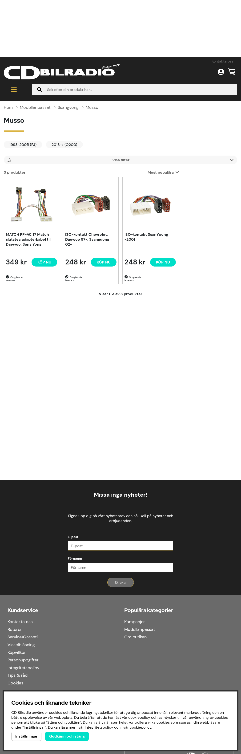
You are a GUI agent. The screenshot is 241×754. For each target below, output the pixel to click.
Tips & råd (18, 675)
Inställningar (26, 736)
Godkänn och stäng (67, 736)
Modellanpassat (35, 107)
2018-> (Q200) (64, 144)
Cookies (15, 683)
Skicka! (121, 582)
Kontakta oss (222, 61)
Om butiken (135, 637)
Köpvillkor (17, 652)
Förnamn (75, 558)
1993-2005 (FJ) (22, 144)
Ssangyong (68, 107)
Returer (15, 629)
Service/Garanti (23, 637)
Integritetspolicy (23, 667)
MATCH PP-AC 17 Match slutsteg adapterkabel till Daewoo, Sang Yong (28, 239)
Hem (8, 107)
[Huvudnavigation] (14, 89)
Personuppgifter (23, 660)
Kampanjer (134, 621)
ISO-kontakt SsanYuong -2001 (146, 237)
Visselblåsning (21, 644)
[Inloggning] (221, 72)
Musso (92, 107)
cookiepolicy (140, 727)
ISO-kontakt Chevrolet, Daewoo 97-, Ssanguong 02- (87, 239)
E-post (73, 537)
